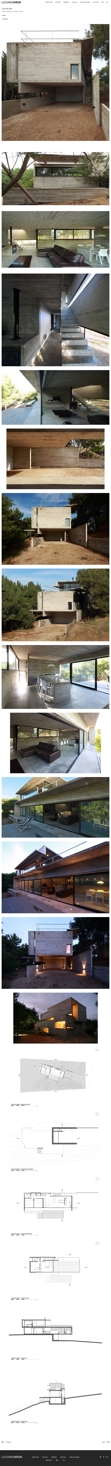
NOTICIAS (63, 1457)
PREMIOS (54, 1457)
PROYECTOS (35, 1457)
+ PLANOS (5, 19)
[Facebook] (103, 1457)
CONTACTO (49, 1460)
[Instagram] (100, 1457)
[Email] (107, 1457)
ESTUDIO (45, 1457)
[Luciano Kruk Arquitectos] (11, 2)
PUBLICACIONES (74, 1457)
